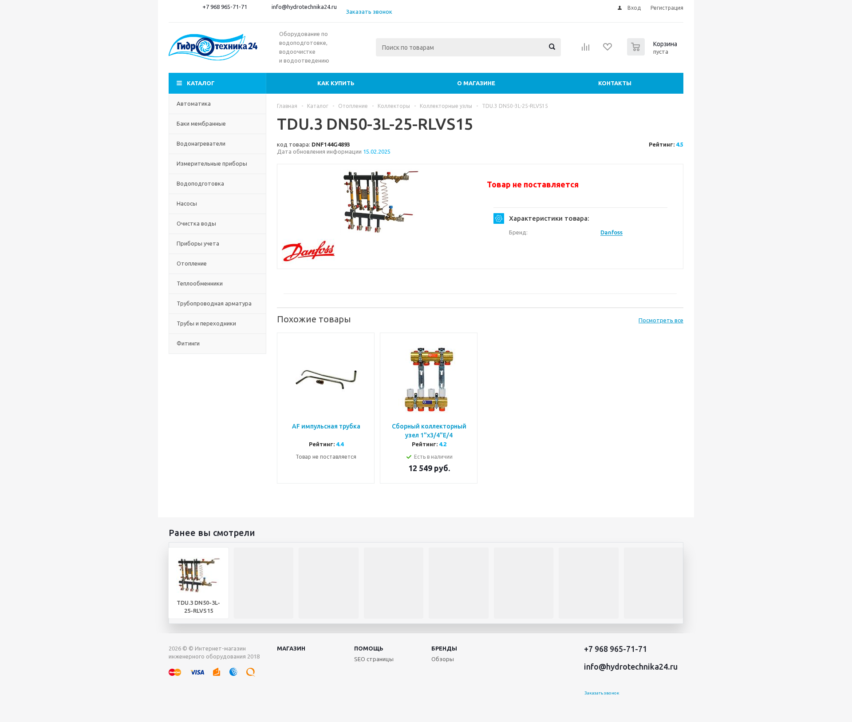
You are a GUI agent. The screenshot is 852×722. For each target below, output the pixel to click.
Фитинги (188, 343)
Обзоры (442, 659)
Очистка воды (196, 223)
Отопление (192, 263)
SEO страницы (374, 659)
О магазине (476, 83)
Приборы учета (198, 243)
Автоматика (194, 103)
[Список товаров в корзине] (653, 52)
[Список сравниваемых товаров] (585, 49)
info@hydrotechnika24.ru (304, 7)
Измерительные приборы (212, 163)
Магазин (291, 648)
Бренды (444, 648)
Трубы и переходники (206, 323)
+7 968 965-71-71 (224, 7)
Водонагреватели (201, 143)
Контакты (614, 83)
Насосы (187, 203)
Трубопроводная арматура (214, 303)
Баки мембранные (201, 123)
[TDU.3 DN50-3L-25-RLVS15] (380, 202)
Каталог (201, 83)
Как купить (336, 83)
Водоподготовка (200, 183)
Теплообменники (200, 283)
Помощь (368, 648)
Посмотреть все (661, 320)
